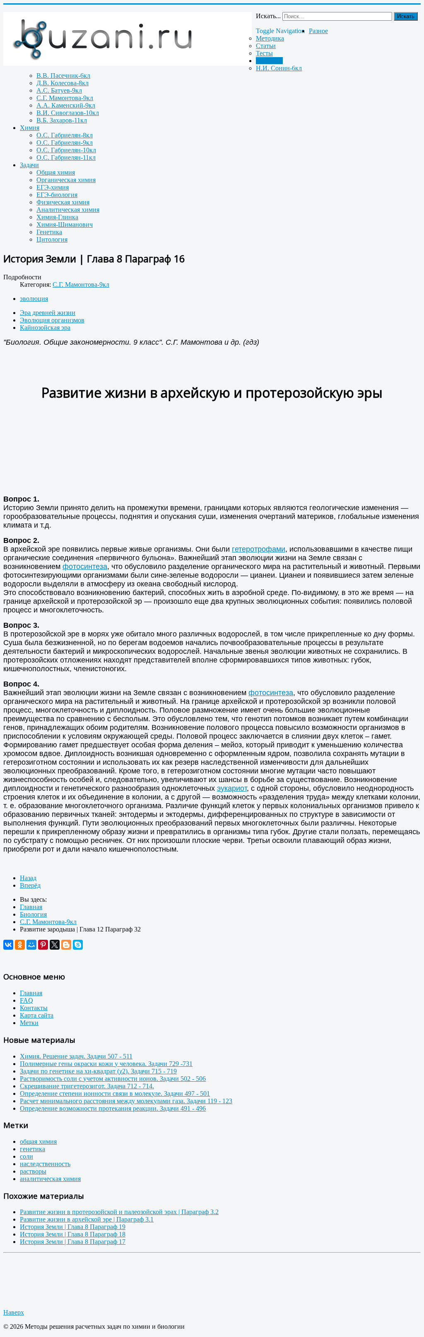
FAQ (26, 1000)
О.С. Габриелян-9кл (64, 142)
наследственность (45, 1163)
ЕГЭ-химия (52, 187)
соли (26, 1156)
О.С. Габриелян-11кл (66, 157)
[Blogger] (66, 945)
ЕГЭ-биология (56, 194)
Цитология (51, 239)
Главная (31, 992)
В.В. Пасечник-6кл (63, 75)
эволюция (34, 298)
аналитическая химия (50, 1178)
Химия (29, 127)
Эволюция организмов (52, 320)
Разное (318, 30)
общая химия (38, 1141)
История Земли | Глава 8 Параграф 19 (72, 1226)
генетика (32, 1148)
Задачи (29, 164)
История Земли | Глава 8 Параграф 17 (72, 1241)
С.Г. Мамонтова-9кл (64, 97)
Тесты (264, 53)
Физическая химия (62, 202)
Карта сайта (36, 1015)
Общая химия (55, 172)
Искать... (268, 15)
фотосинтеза (85, 566)
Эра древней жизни (47, 312)
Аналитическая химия (67, 209)
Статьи (266, 45)
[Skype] (78, 945)
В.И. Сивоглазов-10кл (67, 112)
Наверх (13, 1312)
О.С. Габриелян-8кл (64, 135)
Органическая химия (66, 179)
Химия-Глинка (57, 217)
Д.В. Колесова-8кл (62, 82)
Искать (405, 16)
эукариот (232, 788)
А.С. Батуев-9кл (59, 90)
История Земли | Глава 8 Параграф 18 (72, 1234)
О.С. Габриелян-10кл (66, 150)
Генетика (49, 231)
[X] (55, 945)
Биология (269, 60)
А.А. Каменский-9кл (65, 105)
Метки (29, 1022)
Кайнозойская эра (45, 327)
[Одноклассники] (20, 945)
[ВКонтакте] (8, 945)
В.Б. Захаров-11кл (61, 120)
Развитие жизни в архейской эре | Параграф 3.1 (87, 1219)
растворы (33, 1171)
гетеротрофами (258, 549)
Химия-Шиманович (64, 224)
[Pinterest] (43, 945)
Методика (270, 38)
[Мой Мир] (31, 945)
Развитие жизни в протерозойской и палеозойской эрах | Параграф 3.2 (119, 1211)
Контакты (34, 1007)
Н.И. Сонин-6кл (279, 68)
